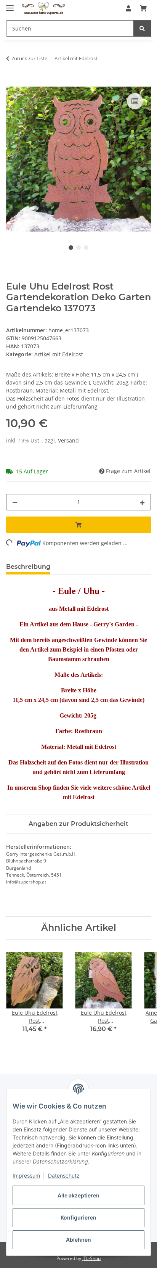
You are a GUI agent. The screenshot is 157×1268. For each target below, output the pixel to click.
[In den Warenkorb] (12, 82)
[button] (128, 8)
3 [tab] (86, 247)
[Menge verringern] (14, 502)
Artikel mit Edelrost (58, 354)
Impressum (26, 1175)
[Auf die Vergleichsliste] (135, 101)
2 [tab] (78, 247)
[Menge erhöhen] (142, 502)
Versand (68, 440)
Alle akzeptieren (78, 1195)
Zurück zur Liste (29, 58)
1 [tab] (71, 247)
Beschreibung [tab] (28, 566)
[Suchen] (142, 28)
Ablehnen (78, 1239)
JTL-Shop (91, 1258)
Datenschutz (64, 1175)
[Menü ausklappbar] (10, 5)
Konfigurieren (78, 1217)
